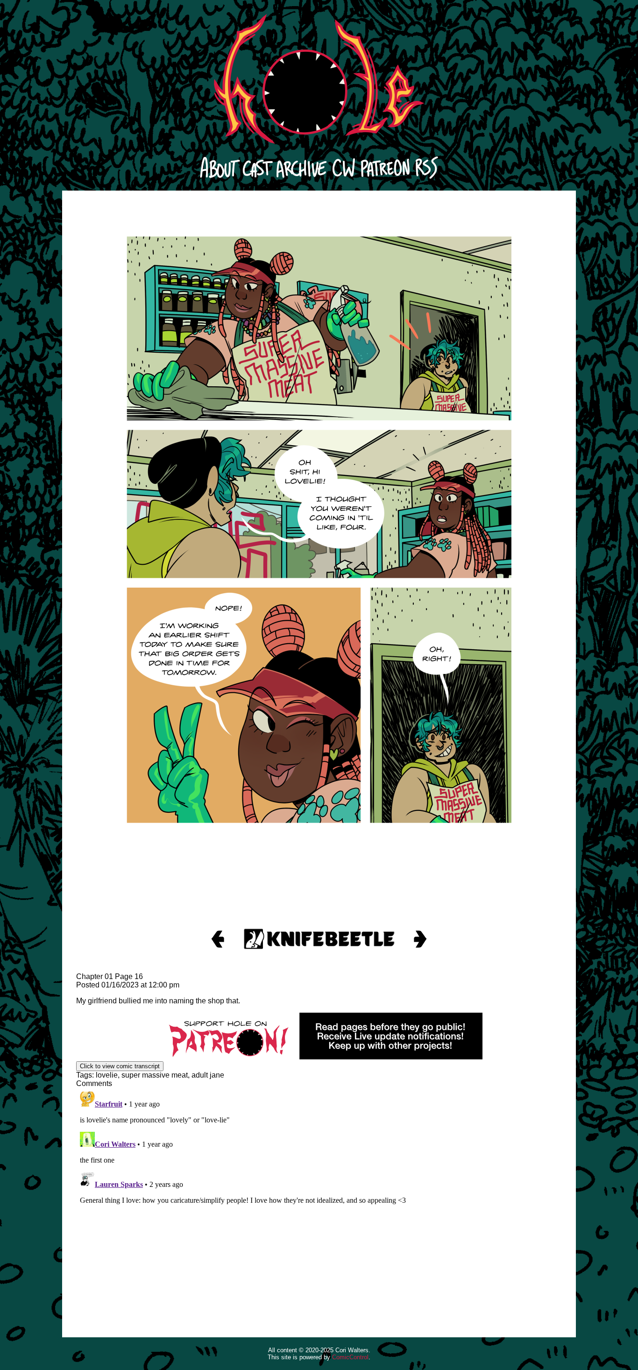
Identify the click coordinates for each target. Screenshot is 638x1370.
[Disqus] (319, 1204)
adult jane (207, 1075)
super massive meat (154, 1075)
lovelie (107, 1075)
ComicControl (350, 1357)
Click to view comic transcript (120, 1066)
